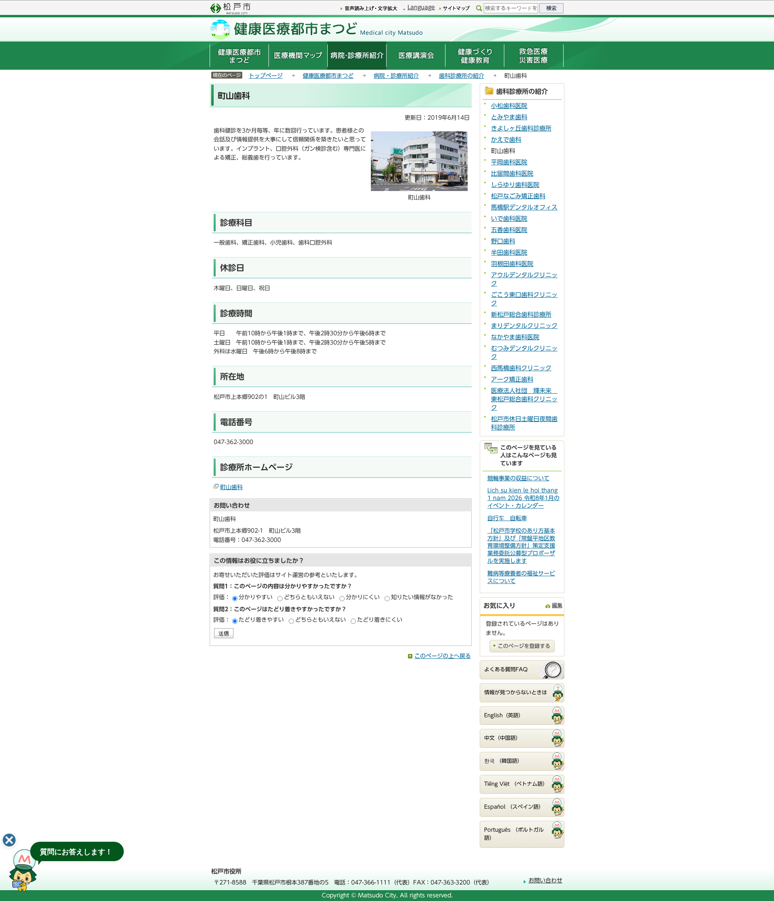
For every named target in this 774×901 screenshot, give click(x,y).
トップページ (266, 76)
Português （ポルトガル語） (514, 834)
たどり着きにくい (379, 620)
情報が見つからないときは (515, 692)
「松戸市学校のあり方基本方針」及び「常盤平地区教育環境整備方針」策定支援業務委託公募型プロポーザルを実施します (521, 546)
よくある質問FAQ (506, 669)
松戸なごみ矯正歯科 (518, 196)
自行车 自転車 (507, 518)
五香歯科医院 (509, 230)
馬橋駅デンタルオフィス (524, 207)
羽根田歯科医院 (512, 264)
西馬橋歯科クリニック (521, 368)
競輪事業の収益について (518, 478)
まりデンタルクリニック (524, 326)
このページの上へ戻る (442, 656)
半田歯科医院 (509, 252)
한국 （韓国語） (503, 761)
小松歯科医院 (509, 106)
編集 (557, 605)
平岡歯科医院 (509, 162)
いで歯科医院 (509, 219)
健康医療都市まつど (328, 76)
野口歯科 (503, 241)
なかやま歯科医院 (515, 337)
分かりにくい (363, 597)
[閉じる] (9, 840)
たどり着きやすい (261, 620)
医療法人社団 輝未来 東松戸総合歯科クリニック (524, 399)
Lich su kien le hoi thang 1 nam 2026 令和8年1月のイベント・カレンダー (523, 498)
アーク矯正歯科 (512, 379)
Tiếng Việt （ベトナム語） (516, 784)
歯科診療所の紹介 (461, 76)
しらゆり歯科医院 (515, 185)
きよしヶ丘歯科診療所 (521, 128)
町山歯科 (231, 487)
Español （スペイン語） (514, 807)
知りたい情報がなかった (422, 597)
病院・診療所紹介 (396, 76)
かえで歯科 (506, 140)
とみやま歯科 (509, 117)
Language (421, 7)
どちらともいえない (309, 597)
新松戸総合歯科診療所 (521, 314)
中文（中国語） (502, 738)
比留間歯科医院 (512, 173)
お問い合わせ (545, 880)
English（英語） (504, 715)
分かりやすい (256, 597)
